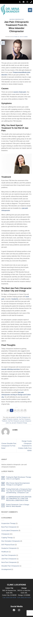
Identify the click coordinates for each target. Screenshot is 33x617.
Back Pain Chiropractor (8, 527)
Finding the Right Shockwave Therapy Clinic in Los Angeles (18, 478)
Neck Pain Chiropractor (9, 562)
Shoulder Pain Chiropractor (10, 566)
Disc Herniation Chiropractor (10, 541)
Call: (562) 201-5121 (24, 597)
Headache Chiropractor (9, 548)
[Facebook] (23, 2)
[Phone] (31, 2)
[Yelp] (19, 2)
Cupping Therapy (7, 537)
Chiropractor (5, 534)
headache (14, 299)
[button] (30, 10)
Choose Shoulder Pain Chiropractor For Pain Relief (8, 446)
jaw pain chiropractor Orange (19, 423)
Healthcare (5, 551)
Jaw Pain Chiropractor (16, 19)
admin (26, 36)
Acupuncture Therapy (8, 523)
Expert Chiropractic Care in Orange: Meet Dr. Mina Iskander (17, 505)
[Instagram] (27, 2)
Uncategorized (6, 569)
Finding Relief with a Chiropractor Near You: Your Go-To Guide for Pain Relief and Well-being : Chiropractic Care (19, 490)
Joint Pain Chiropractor (8, 559)
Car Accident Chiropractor (9, 530)
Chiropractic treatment (12, 419)
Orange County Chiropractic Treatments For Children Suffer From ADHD (25, 445)
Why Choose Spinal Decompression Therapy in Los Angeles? (18, 484)
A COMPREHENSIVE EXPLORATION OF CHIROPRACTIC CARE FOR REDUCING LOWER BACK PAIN (18, 498)
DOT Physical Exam (8, 544)
